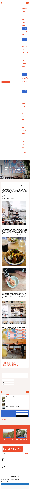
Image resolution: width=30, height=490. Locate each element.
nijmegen (24, 152)
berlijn (23, 110)
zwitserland (24, 69)
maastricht (24, 147)
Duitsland (20, 437)
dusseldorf (24, 124)
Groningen (24, 17)
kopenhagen (24, 139)
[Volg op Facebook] (2, 420)
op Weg (27, 77)
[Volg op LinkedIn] (6, 420)
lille (23, 144)
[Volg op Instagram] (3, 420)
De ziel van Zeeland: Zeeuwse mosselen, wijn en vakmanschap (12, 406)
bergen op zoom (24, 108)
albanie (23, 43)
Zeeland (23, 25)
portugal (23, 66)
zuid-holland (24, 8)
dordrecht (24, 122)
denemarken (24, 46)
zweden (23, 71)
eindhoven (24, 125)
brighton (24, 116)
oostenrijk (24, 63)
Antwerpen (24, 32)
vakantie (23, 86)
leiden (23, 141)
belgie (23, 44)
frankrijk (23, 49)
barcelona (24, 106)
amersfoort (24, 98)
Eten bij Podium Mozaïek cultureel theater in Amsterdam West (10, 365)
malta (23, 60)
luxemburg (24, 58)
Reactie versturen (24, 386)
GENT (23, 34)
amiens (23, 100)
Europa (3, 459)
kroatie (23, 57)
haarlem (23, 133)
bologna (23, 111)
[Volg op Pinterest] (5, 420)
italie (23, 55)
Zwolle (23, 158)
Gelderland (24, 16)
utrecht (23, 22)
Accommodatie (25, 78)
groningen (24, 130)
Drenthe (23, 11)
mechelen (24, 149)
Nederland (26, 5)
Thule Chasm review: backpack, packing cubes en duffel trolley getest (13, 396)
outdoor (23, 84)
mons (23, 150)
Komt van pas (8, 437)
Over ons (3, 467)
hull (23, 138)
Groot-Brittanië (25, 52)
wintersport (24, 81)
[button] (28, 476)
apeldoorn (24, 103)
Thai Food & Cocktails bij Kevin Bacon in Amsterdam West (10, 364)
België (27, 31)
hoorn (23, 136)
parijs (23, 155)
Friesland (24, 14)
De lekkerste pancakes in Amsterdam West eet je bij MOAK (10, 362)
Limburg (23, 19)
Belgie (3, 458)
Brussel (23, 119)
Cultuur (3, 460)
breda (23, 113)
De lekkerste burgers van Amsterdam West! (8, 363)
